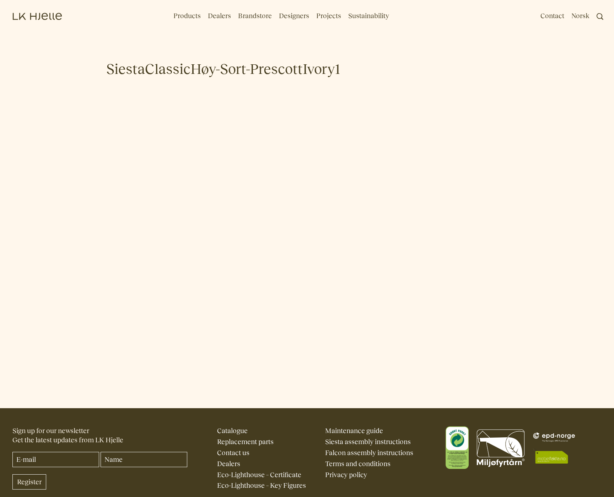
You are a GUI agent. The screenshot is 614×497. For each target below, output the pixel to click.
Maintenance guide (354, 430)
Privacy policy (346, 475)
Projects (328, 16)
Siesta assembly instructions (368, 441)
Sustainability (368, 16)
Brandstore (255, 16)
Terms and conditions (358, 464)
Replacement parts (245, 441)
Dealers (219, 16)
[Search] (600, 16)
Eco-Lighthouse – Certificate (259, 475)
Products (187, 16)
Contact (552, 16)
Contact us (233, 453)
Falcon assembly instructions (369, 453)
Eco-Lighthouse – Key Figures (261, 485)
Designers (294, 16)
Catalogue (232, 430)
